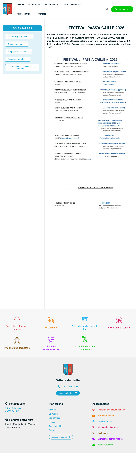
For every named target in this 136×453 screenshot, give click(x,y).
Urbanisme (51, 327)
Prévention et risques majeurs (17, 327)
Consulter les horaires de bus (85, 327)
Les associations (71, 4)
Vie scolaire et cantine (119, 327)
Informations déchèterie (17, 347)
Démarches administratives (51, 348)
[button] (38, 4)
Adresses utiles (24, 14)
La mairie (32, 4)
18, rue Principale (13, 408)
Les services (50, 4)
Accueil (20, 4)
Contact (42, 14)
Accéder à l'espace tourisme (85, 348)
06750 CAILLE (12, 411)
